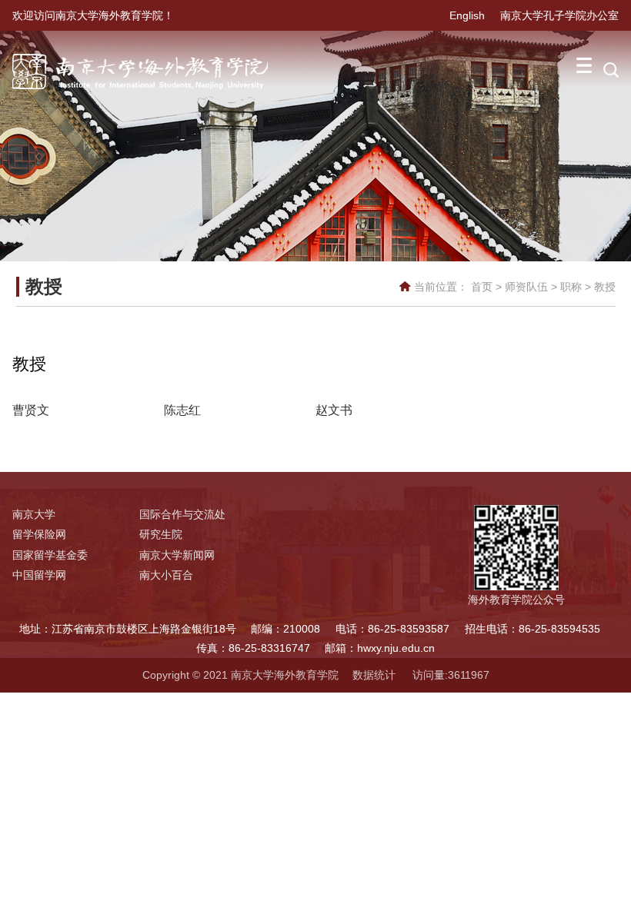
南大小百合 (166, 575)
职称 (571, 287)
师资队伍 (526, 287)
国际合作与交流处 (182, 514)
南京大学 (33, 514)
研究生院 (160, 534)
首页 (481, 287)
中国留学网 (39, 575)
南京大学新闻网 (177, 555)
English (467, 15)
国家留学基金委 (50, 555)
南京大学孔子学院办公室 (559, 15)
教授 (605, 287)
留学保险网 (39, 534)
